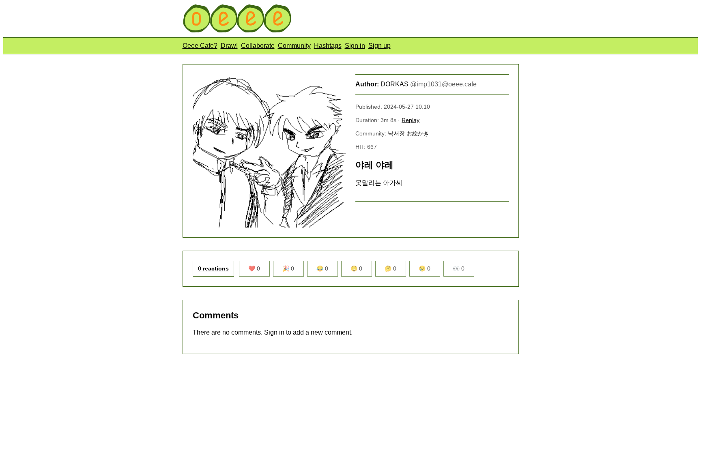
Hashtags (328, 45)
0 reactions (213, 268)
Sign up (379, 45)
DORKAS (395, 84)
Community (294, 45)
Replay (410, 120)
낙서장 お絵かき (408, 133)
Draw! (229, 45)
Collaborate (258, 45)
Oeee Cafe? (200, 45)
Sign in (355, 45)
